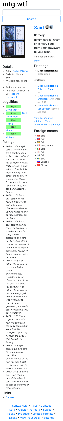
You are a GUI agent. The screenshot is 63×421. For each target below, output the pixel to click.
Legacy (9, 123)
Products (24, 413)
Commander (12, 109)
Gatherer (10, 397)
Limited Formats (43, 413)
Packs (11, 413)
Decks (13, 417)
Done (37, 60)
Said (39, 27)
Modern (10, 130)
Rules (34, 405)
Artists (22, 409)
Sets (12, 409)
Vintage (10, 137)
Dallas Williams (20, 71)
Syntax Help (20, 405)
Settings (49, 417)
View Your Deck (30, 417)
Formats (35, 409)
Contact (46, 405)
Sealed (47, 409)
